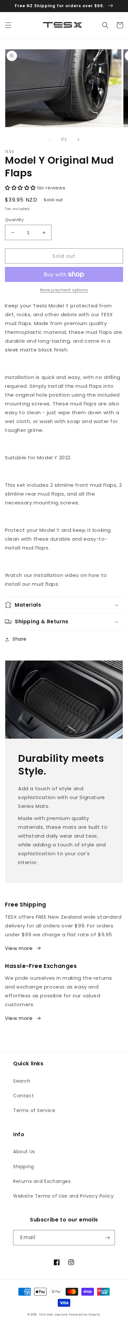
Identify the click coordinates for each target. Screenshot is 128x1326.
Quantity (14, 220)
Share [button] (19, 639)
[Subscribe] (107, 1237)
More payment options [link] (64, 290)
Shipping (23, 1166)
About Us (24, 1151)
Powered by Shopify (84, 1315)
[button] (8, 25)
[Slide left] (49, 139)
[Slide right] (78, 139)
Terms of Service (34, 1110)
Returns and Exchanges (42, 1181)
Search (22, 1081)
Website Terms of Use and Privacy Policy (63, 1196)
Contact (23, 1095)
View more (18, 948)
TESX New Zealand (53, 1315)
